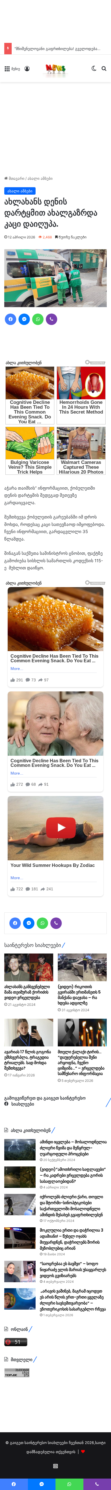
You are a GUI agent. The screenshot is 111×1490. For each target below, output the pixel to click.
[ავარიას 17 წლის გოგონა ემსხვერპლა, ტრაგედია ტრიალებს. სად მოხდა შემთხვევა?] (28, 1104)
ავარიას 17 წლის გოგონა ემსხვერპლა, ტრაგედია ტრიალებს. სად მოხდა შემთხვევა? (27, 1131)
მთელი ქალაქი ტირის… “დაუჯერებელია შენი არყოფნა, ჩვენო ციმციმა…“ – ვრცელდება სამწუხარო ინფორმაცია (81, 1134)
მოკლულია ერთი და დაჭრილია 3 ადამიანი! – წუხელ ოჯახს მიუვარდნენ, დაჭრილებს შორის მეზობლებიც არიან (71, 1311)
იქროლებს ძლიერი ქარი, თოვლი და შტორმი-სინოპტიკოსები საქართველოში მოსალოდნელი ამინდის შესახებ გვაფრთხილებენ (71, 1277)
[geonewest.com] (55, 68)
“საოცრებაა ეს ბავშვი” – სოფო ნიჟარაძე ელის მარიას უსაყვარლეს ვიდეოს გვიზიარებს (73, 1341)
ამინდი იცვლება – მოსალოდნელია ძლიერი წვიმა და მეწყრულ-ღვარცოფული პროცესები (73, 1219)
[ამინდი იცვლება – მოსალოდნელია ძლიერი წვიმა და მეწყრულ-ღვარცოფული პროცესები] (20, 1221)
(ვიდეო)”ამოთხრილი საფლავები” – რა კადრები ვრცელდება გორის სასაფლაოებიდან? (73, 1247)
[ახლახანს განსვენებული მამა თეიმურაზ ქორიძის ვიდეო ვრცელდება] (28, 1039)
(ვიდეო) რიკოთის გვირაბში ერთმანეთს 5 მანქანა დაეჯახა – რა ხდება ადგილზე (79, 1066)
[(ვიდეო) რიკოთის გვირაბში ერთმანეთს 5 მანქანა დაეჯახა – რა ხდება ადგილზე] (82, 1039)
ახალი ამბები (40, 178)
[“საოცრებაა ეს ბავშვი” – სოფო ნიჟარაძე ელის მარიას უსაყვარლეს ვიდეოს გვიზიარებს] (20, 1343)
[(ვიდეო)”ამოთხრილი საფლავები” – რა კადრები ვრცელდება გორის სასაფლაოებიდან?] (20, 1248)
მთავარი (16, 178)
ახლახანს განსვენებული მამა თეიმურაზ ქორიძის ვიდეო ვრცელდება (27, 1063)
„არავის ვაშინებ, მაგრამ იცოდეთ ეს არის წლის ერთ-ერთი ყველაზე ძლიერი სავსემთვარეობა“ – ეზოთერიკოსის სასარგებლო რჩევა (73, 1371)
